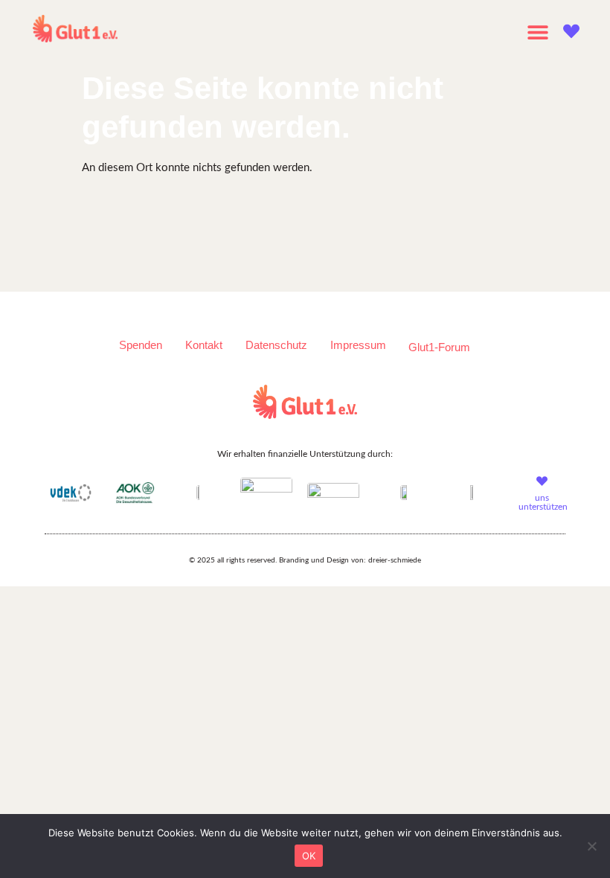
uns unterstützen (543, 502)
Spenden (140, 345)
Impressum (358, 345)
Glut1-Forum (439, 347)
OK (309, 856)
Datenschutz (276, 345)
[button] (537, 31)
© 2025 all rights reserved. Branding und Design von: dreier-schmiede (305, 560)
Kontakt (203, 345)
